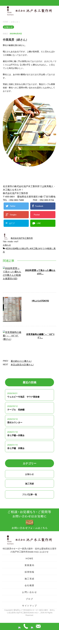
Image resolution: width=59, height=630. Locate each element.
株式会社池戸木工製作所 (22, 238)
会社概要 (30, 585)
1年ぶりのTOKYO (40, 300)
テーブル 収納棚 (15, 409)
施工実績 (29, 483)
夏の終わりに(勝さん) (21, 360)
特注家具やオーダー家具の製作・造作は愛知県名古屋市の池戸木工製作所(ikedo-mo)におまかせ (29, 550)
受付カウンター (14, 422)
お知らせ (7, 244)
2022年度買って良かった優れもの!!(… (40, 272)
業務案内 (30, 565)
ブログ (29, 598)
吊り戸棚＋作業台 (15, 435)
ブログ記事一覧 (29, 494)
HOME (30, 558)
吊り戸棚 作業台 (15, 448)
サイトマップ (29, 605)
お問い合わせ (29, 591)
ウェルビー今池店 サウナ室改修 (23, 396)
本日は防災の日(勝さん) (22, 364)
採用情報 (30, 571)
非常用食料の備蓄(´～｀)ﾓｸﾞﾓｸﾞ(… (40, 336)
